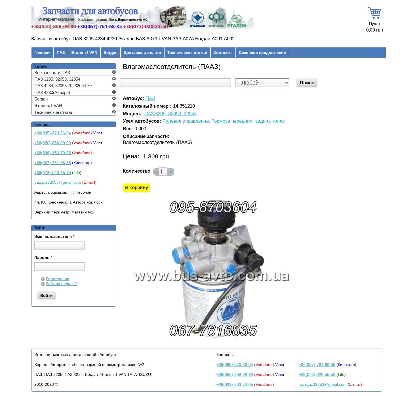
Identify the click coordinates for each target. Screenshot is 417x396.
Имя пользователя (54, 237)
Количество (136, 171)
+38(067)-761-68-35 (52, 162)
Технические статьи (187, 52)
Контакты (223, 52)
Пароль (43, 258)
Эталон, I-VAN (48, 105)
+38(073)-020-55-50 (52, 172)
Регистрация (57, 278)
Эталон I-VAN (84, 52)
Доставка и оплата (142, 52)
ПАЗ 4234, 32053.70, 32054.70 (63, 85)
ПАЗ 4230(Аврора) (52, 92)
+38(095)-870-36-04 (52, 133)
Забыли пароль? (61, 283)
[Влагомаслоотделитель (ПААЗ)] (212, 340)
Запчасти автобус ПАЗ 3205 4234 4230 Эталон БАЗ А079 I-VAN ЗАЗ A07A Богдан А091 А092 (133, 38)
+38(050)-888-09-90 (52, 143)
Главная (42, 52)
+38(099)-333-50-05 (52, 152)
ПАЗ (61, 52)
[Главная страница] (142, 29)
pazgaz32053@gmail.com (57, 182)
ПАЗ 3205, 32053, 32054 (170, 114)
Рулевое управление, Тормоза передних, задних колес (224, 121)
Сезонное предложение (262, 52)
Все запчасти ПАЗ (52, 72)
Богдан (110, 52)
